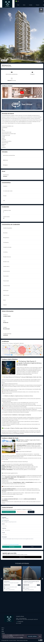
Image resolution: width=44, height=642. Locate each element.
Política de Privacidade (14, 544)
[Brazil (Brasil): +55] (3, 530)
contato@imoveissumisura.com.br (9, 521)
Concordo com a (11, 544)
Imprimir (31, 511)
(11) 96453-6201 (6, 520)
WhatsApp (12, 546)
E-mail (32, 546)
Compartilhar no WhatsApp (9, 511)
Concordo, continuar (32, 636)
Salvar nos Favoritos (22, 511)
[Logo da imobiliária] (7, 3)
